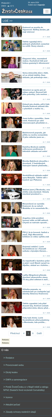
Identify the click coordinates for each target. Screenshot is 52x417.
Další (39, 333)
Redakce (9, 358)
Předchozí (15, 333)
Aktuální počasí (12, 405)
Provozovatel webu (14, 365)
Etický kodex (11, 372)
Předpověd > (6, 3)
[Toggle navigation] (47, 11)
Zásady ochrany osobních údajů (20, 412)
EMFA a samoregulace (16, 380)
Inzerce (9, 397)
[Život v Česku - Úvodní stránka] (17, 11)
